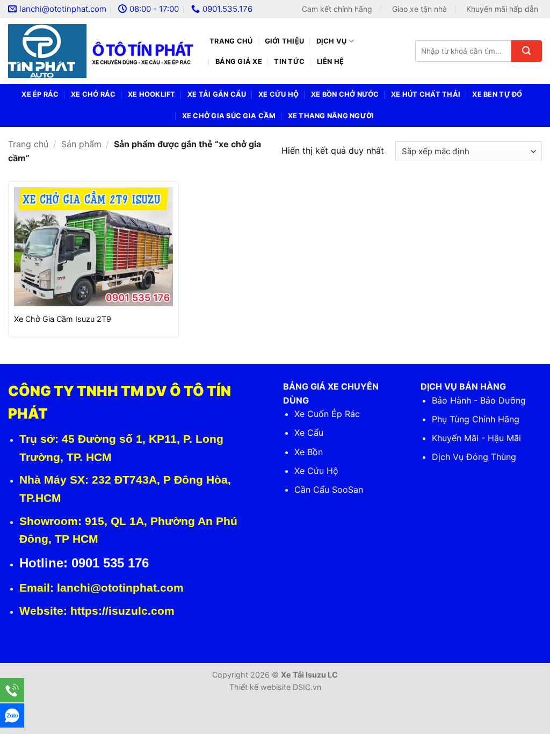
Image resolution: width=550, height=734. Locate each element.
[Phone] (12, 690)
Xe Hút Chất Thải (425, 94)
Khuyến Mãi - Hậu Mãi (476, 438)
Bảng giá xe (238, 61)
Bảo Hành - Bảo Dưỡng (479, 400)
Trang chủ (230, 41)
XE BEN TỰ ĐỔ (497, 94)
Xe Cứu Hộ (278, 94)
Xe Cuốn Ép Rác (327, 413)
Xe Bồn (308, 452)
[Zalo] (12, 715)
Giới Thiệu (285, 41)
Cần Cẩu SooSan (328, 489)
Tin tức (289, 61)
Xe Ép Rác (40, 94)
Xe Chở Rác (93, 94)
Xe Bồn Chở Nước (345, 94)
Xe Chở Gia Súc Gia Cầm (229, 116)
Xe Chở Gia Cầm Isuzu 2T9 (62, 318)
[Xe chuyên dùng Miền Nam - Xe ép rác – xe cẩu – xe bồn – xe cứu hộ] (100, 51)
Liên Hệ (330, 61)
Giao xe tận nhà (419, 8)
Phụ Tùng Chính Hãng (475, 419)
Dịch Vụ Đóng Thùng (474, 456)
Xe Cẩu (308, 432)
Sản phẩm (81, 144)
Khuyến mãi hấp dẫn (502, 8)
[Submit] (526, 51)
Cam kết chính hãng (337, 8)
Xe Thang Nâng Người (331, 116)
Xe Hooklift (152, 94)
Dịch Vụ (331, 41)
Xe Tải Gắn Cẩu (217, 94)
